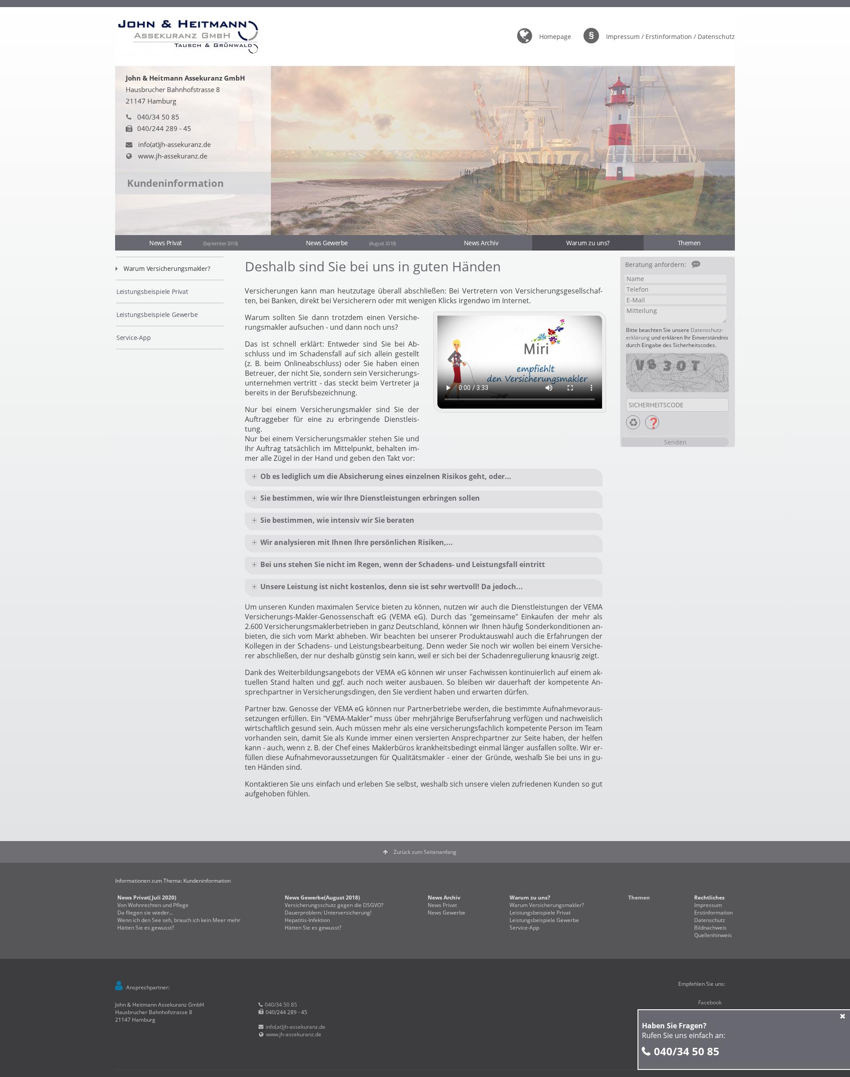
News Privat (193, 243)
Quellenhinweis (713, 935)
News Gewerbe (351, 243)
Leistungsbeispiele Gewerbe (157, 314)
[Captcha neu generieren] (633, 422)
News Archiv (481, 243)
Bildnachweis (710, 927)
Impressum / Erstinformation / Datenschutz (670, 36)
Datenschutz (709, 920)
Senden (675, 442)
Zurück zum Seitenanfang (425, 852)
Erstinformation (713, 912)
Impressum (708, 905)
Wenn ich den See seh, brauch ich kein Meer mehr (178, 920)
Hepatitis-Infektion (307, 920)
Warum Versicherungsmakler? (167, 268)
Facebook (710, 1002)
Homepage (555, 36)
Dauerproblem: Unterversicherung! (328, 912)
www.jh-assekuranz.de (172, 155)
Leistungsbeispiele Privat (152, 291)
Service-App (133, 337)
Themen (689, 243)
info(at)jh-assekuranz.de (174, 144)
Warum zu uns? (588, 243)
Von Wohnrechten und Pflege (153, 905)
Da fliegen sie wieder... (145, 912)
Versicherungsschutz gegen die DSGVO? (334, 905)
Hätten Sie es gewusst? (145, 927)
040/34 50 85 (686, 1051)
